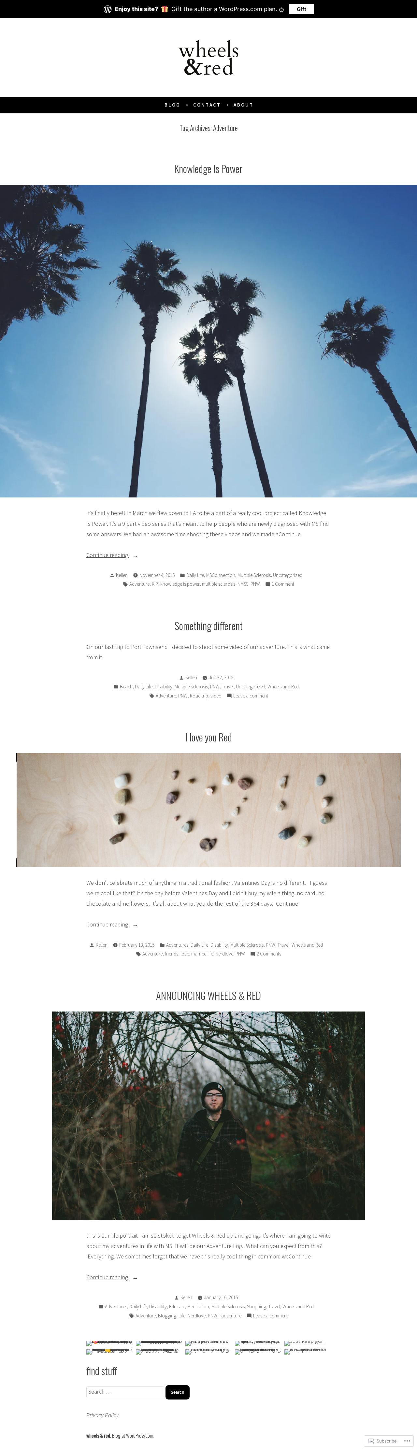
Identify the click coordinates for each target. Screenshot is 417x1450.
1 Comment (283, 585)
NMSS (242, 584)
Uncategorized (287, 575)
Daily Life (195, 575)
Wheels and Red (283, 686)
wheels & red (98, 1435)
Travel (228, 686)
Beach (126, 686)
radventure (230, 1316)
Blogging (167, 1316)
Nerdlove (224, 954)
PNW (255, 584)
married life (202, 954)
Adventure (139, 584)
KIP (155, 584)
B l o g (172, 105)
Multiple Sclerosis (254, 575)
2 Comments (269, 954)
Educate (177, 1306)
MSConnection (220, 575)
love (184, 954)
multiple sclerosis (218, 584)
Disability (163, 686)
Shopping (256, 1306)
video (216, 696)
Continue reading (107, 555)
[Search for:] (125, 1391)
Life (182, 1316)
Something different (209, 625)
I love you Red (208, 736)
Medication (198, 1306)
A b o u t (243, 105)
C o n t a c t (206, 105)
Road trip (199, 696)
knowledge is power (180, 584)
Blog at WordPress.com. (133, 1435)
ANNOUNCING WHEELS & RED (208, 995)
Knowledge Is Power (208, 168)
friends (171, 954)
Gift (301, 9)
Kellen (122, 575)
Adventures (177, 945)
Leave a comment (250, 696)
